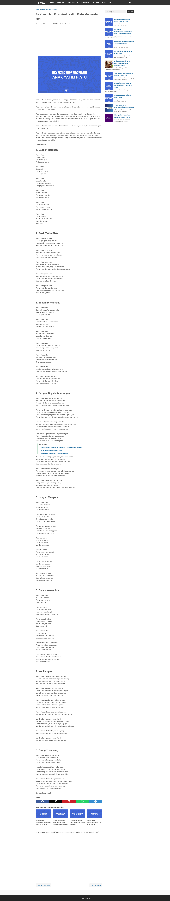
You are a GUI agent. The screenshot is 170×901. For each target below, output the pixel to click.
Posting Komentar (65, 24)
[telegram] (95, 801)
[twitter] (55, 801)
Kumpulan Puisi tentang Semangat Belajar (54, 453)
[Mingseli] (41, 2)
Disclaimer (85, 2)
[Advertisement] (69, 41)
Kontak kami (106, 2)
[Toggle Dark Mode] (130, 2)
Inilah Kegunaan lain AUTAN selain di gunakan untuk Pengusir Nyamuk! (122, 63)
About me (60, 2)
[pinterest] (69, 801)
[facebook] (42, 801)
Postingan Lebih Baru (43, 885)
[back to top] (166, 897)
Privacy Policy (72, 2)
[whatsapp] (82, 801)
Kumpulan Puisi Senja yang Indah (51, 450)
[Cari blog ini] (133, 2)
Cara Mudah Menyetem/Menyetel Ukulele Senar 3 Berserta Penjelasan (123, 31)
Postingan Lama (96, 885)
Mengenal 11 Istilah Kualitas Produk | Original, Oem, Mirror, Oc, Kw (123, 85)
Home (52, 2)
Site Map (95, 2)
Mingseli (87, 898)
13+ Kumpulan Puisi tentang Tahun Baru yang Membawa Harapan (61, 447)
